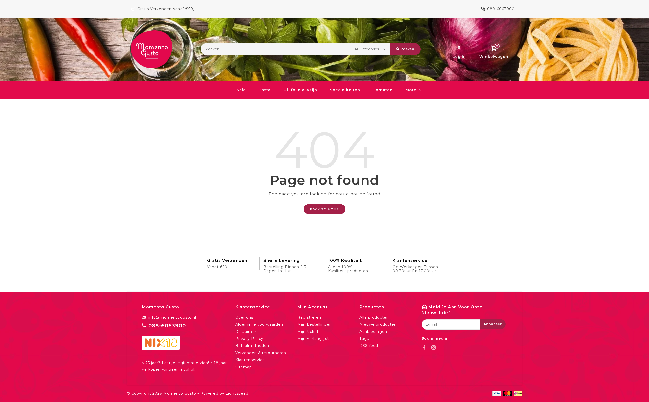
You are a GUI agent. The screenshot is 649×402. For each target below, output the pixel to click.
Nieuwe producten (378, 324)
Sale (241, 89)
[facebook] (426, 347)
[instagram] (435, 347)
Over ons (244, 317)
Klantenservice (250, 360)
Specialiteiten (345, 89)
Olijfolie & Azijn (300, 89)
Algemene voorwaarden (259, 324)
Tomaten (383, 89)
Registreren (309, 317)
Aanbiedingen (373, 331)
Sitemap (243, 367)
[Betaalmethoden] (517, 393)
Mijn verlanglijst (313, 338)
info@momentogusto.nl (172, 317)
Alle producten (374, 317)
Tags (364, 338)
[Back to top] (634, 387)
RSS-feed (368, 345)
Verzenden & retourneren (260, 353)
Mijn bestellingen (314, 324)
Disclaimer (245, 331)
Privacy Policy (249, 338)
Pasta (265, 89)
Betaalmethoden (252, 345)
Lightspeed (237, 393)
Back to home (324, 209)
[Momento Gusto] (151, 49)
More (411, 89)
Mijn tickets (309, 331)
